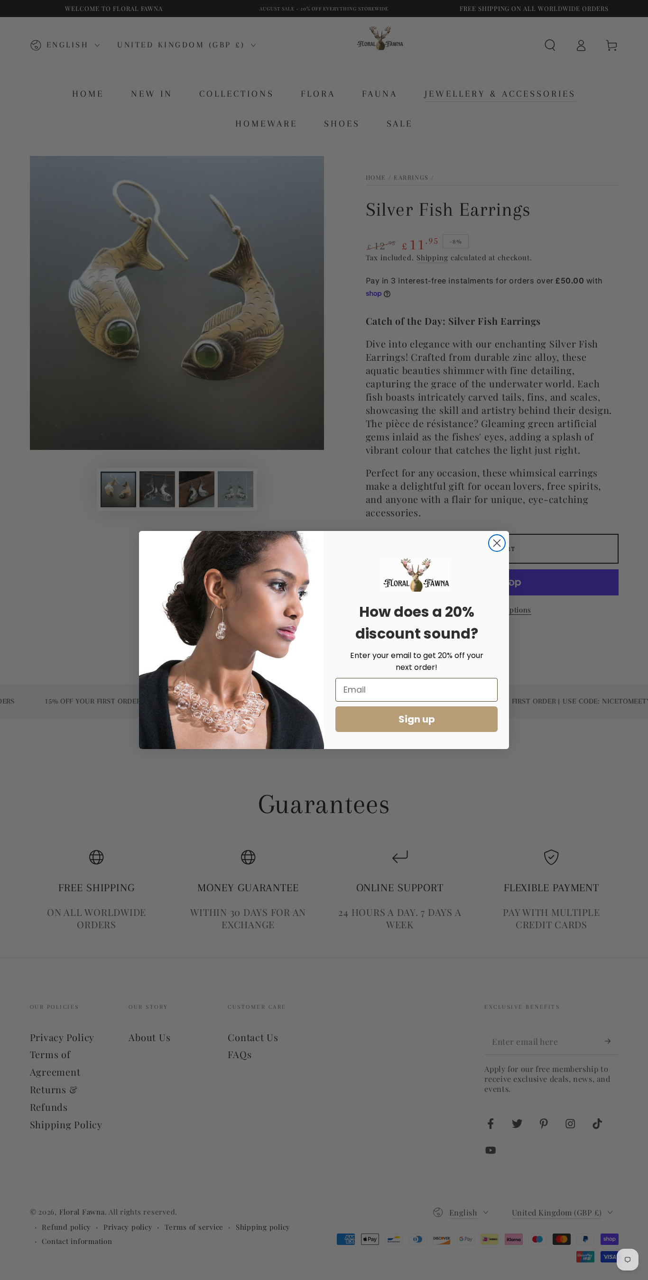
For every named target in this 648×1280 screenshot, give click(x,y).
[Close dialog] (497, 543)
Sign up (416, 719)
